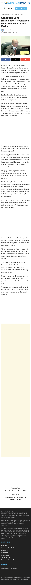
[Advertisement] (15, 390)
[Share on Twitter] (15, 59)
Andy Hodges (10, 30)
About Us (4, 545)
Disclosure (4, 552)
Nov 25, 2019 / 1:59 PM (10, 32)
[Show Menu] (2, 3)
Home (2, 14)
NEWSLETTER (21, 9)
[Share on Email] (25, 59)
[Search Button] (29, 3)
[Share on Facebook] (5, 59)
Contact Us (4, 550)
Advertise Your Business (9, 548)
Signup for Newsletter (8, 560)
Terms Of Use (5, 557)
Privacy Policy (5, 555)
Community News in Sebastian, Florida (14, 14)
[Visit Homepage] (15, 3)
